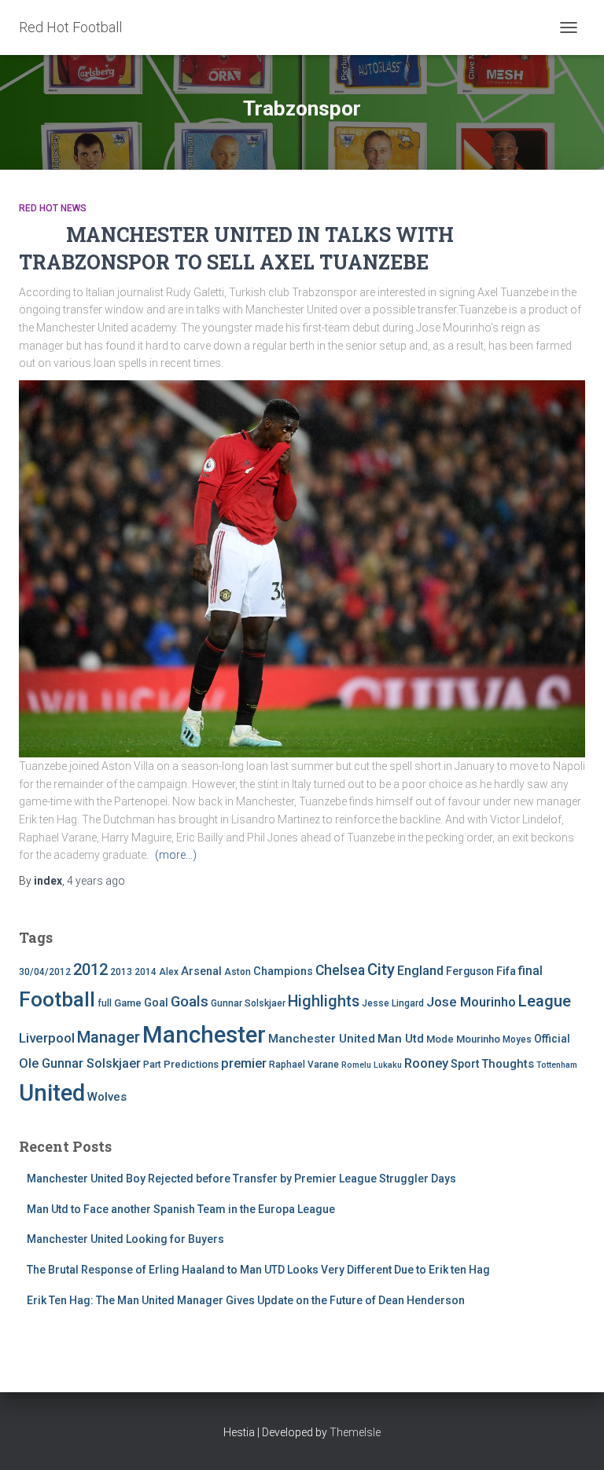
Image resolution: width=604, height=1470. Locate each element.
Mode (440, 1039)
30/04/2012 (45, 971)
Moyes (517, 1039)
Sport (465, 1064)
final (530, 971)
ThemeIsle (355, 1432)
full (105, 1003)
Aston (237, 971)
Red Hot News (53, 208)
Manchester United (321, 1039)
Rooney (426, 1063)
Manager (108, 1037)
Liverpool (47, 1038)
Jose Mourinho (471, 1002)
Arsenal (201, 971)
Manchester (204, 1034)
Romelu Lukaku (371, 1065)
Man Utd (401, 1039)
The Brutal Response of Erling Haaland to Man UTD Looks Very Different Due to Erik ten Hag (258, 1269)
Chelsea (340, 970)
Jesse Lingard (393, 1003)
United (52, 1093)
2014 (145, 971)
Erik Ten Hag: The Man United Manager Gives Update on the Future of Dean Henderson (246, 1300)
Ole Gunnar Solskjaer (80, 1063)
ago (96, 880)
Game (128, 1003)
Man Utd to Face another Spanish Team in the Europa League (181, 1209)
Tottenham (556, 1065)
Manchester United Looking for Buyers (125, 1239)
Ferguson (470, 971)
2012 (90, 969)
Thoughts (507, 1064)
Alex (169, 971)
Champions (283, 971)
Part (152, 1064)
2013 (121, 971)
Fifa (506, 971)
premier (244, 1063)
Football (57, 999)
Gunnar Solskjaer (248, 1003)
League (544, 1001)
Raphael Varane (304, 1064)
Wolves (107, 1097)
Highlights (323, 1001)
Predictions (191, 1064)
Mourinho (478, 1039)
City (381, 969)
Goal (156, 1003)
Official (552, 1038)
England (420, 970)
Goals (189, 1001)
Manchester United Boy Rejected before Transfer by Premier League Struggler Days (241, 1178)
